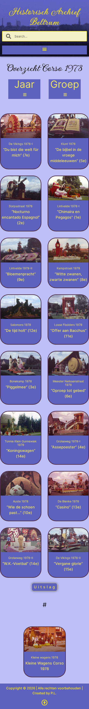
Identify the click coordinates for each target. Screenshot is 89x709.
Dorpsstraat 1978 (20, 206)
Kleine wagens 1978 (44, 657)
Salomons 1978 (20, 324)
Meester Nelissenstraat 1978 (68, 382)
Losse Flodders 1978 (68, 324)
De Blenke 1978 (68, 501)
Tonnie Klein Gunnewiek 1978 (21, 443)
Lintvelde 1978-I (68, 206)
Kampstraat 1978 (68, 268)
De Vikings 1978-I (21, 144)
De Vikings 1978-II (68, 558)
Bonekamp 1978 (21, 381)
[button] (44, 49)
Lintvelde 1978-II (20, 268)
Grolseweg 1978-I (68, 441)
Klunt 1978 (68, 144)
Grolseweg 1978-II (20, 558)
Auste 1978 (20, 501)
